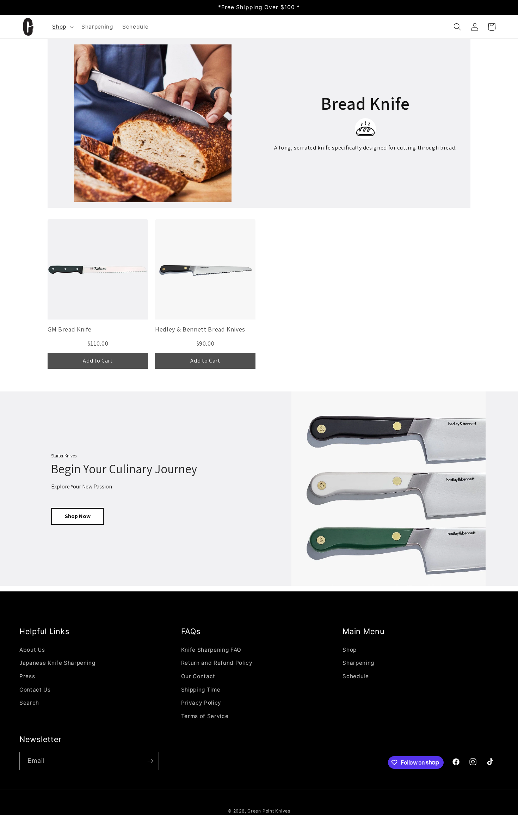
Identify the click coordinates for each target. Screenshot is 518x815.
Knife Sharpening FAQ (211, 649)
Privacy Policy (201, 702)
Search (29, 702)
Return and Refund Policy (217, 662)
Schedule (356, 676)
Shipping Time (201, 689)
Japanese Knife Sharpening (57, 662)
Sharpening (358, 662)
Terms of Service (205, 716)
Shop (350, 649)
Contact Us (35, 689)
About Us (32, 649)
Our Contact (198, 676)
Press (27, 676)
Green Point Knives (268, 811)
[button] (62, 27)
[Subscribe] (150, 761)
